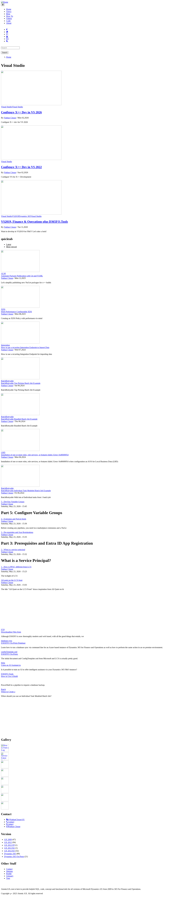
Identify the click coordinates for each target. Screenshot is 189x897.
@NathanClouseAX (16, 819)
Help (3, 663)
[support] (7, 819)
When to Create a (8, 692)
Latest (8, 244)
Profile (9, 874)
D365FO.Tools (7, 674)
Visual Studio (6, 107)
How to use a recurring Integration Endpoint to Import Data (25, 347)
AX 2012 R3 (9, 851)
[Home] (4, 2)
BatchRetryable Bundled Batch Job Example (19, 419)
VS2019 (15, 216)
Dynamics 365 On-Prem (14, 856)
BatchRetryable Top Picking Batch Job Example (20, 383)
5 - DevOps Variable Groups (12, 502)
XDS (3, 309)
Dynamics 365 (25, 216)
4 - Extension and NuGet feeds (13, 519)
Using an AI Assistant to (11, 665)
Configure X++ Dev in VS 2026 (21, 112)
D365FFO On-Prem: (9, 654)
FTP (3, 630)
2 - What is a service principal (13, 549)
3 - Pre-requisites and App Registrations (17, 532)
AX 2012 (8, 842)
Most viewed (11, 247)
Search (4, 53)
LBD (3, 452)
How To (9, 16)
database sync (6, 641)
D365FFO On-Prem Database (13, 643)
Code (8, 21)
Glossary (9, 876)
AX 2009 (8, 839)
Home (8, 9)
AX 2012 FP (9, 845)
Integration (5, 345)
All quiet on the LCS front (11, 580)
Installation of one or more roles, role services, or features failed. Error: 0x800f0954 (35, 455)
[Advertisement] (94, 611)
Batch (3, 689)
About (8, 23)
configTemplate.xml (9, 652)
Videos (9, 18)
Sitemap (9, 871)
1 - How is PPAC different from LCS (16, 567)
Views (8, 11)
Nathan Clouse (10, 118)
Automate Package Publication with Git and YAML (22, 276)
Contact (11, 822)
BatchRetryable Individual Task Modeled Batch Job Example (26, 491)
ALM (3, 273)
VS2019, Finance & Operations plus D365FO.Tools (34, 221)
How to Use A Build (9, 676)
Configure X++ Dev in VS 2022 (21, 167)
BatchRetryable (7, 381)
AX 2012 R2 (9, 848)
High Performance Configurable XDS (16, 312)
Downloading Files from (11, 632)
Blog (8, 14)
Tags (8, 878)
